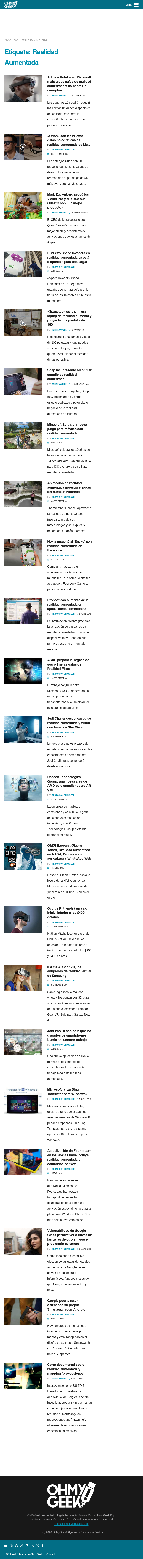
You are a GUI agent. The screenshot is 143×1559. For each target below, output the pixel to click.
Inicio (8, 40)
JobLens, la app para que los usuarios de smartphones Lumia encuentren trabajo (69, 1035)
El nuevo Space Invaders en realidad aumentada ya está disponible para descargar (68, 257)
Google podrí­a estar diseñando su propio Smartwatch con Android (66, 1305)
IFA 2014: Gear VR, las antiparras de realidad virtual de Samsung (69, 971)
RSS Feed (10, 1554)
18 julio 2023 (56, 271)
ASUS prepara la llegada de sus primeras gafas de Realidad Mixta (68, 664)
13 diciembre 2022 (79, 384)
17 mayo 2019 (56, 442)
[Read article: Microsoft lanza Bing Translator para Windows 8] (23, 1100)
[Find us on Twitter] (37, 1546)
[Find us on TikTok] (21, 1546)
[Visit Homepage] (11, 4)
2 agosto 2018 (56, 559)
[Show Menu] (136, 4)
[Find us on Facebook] (42, 1546)
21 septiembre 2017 (59, 678)
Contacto (51, 1554)
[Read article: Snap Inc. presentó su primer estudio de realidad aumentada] (23, 381)
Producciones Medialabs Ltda (71, 1523)
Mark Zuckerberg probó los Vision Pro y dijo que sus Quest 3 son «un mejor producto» (68, 201)
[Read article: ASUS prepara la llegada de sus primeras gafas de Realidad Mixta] (23, 671)
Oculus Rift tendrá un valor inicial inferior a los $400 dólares (67, 912)
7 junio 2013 (85, 1099)
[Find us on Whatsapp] (16, 1546)
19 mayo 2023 (77, 330)
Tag (16, 40)
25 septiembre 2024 (59, 154)
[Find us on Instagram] (11, 1546)
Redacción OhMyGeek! (63, 149)
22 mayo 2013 (56, 1173)
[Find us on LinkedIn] (32, 1546)
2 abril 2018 (85, 614)
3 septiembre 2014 (59, 985)
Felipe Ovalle (59, 95)
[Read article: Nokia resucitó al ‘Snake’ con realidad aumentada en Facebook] (23, 552)
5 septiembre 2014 (59, 926)
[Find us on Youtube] (5, 1546)
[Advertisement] (72, 23)
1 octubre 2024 (78, 95)
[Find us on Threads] (27, 1546)
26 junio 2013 (56, 1049)
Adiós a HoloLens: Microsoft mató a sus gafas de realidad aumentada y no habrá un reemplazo (69, 84)
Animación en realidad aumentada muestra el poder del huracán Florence (69, 487)
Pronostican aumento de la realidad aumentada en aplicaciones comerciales (67, 604)
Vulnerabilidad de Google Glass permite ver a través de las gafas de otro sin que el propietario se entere (69, 1237)
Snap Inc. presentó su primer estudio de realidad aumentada (69, 374)
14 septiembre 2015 (59, 799)
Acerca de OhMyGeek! (31, 1554)
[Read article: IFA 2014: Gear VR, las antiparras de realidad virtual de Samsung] (23, 978)
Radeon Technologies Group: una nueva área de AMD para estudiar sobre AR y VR (69, 783)
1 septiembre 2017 (59, 736)
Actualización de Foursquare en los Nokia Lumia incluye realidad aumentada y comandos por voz (69, 1157)
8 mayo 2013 (85, 1249)
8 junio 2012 (76, 1378)
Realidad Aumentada (34, 40)
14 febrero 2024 (79, 212)
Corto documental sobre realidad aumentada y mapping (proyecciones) (66, 1369)
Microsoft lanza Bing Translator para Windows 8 (67, 1091)
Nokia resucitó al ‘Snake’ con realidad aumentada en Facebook (69, 546)
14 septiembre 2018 (59, 501)
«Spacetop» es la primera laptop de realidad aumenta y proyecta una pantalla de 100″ (69, 318)
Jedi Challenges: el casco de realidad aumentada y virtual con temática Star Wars (69, 722)
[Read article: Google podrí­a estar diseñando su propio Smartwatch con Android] (23, 1311)
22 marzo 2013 (56, 1318)
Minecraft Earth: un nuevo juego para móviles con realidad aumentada (67, 429)
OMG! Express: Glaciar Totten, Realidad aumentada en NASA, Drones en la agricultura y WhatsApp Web (69, 852)
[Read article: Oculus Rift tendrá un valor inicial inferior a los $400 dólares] (23, 919)
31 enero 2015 (56, 868)
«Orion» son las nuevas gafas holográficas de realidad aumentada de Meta (68, 140)
